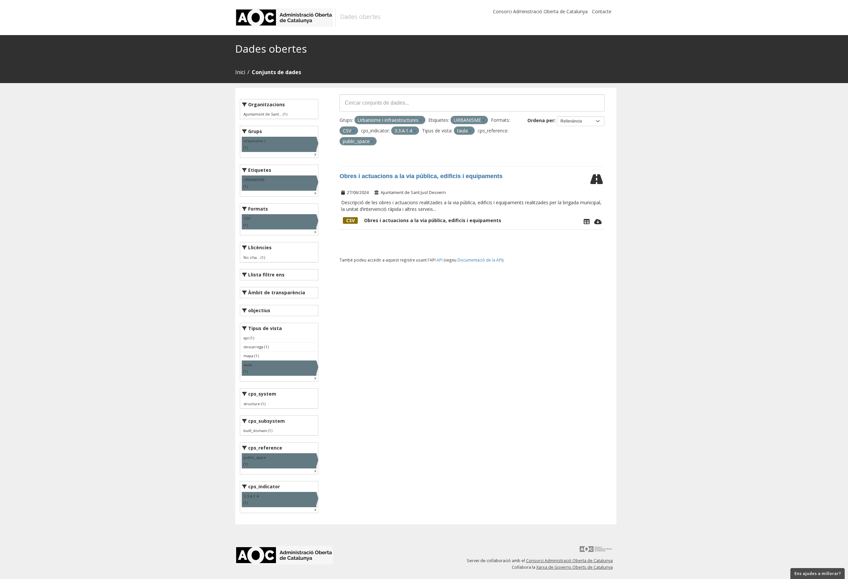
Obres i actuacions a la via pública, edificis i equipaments (421, 176)
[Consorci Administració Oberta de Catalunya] (596, 551)
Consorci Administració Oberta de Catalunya (540, 11)
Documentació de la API (479, 260)
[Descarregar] (598, 221)
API (440, 260)
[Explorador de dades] (587, 221)
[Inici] (285, 17)
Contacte (601, 11)
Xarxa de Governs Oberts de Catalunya (574, 567)
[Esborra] (421, 120)
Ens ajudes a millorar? (817, 573)
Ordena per (540, 120)
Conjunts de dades (276, 72)
